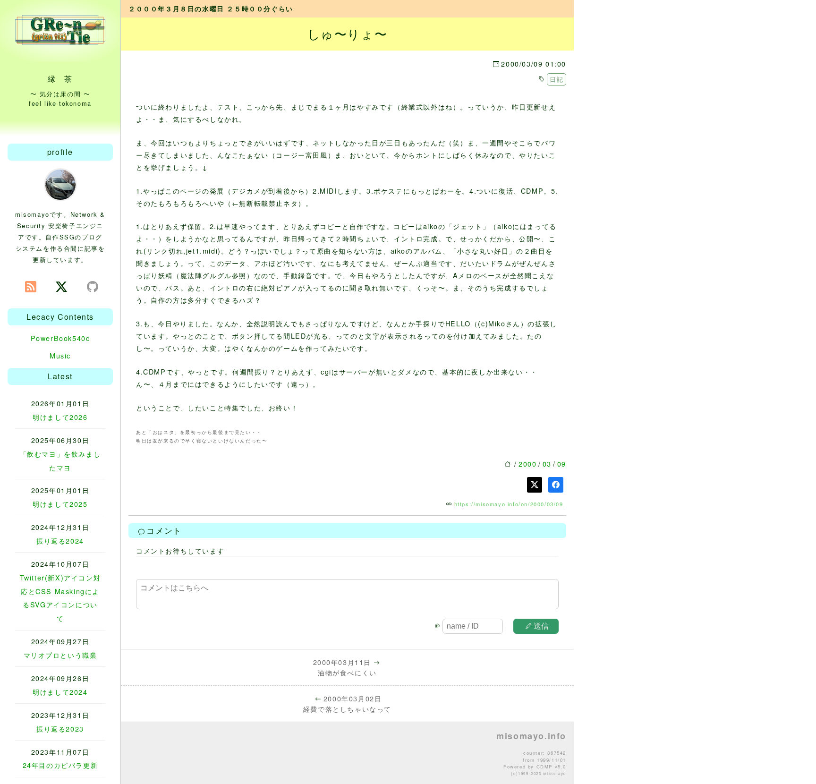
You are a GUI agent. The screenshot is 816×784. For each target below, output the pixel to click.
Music (60, 355)
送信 (541, 626)
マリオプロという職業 (60, 655)
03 (547, 464)
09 (561, 464)
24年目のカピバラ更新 (60, 765)
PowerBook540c (60, 338)
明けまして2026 (60, 417)
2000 (527, 464)
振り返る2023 (60, 728)
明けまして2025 (60, 504)
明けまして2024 (60, 692)
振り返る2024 (60, 540)
